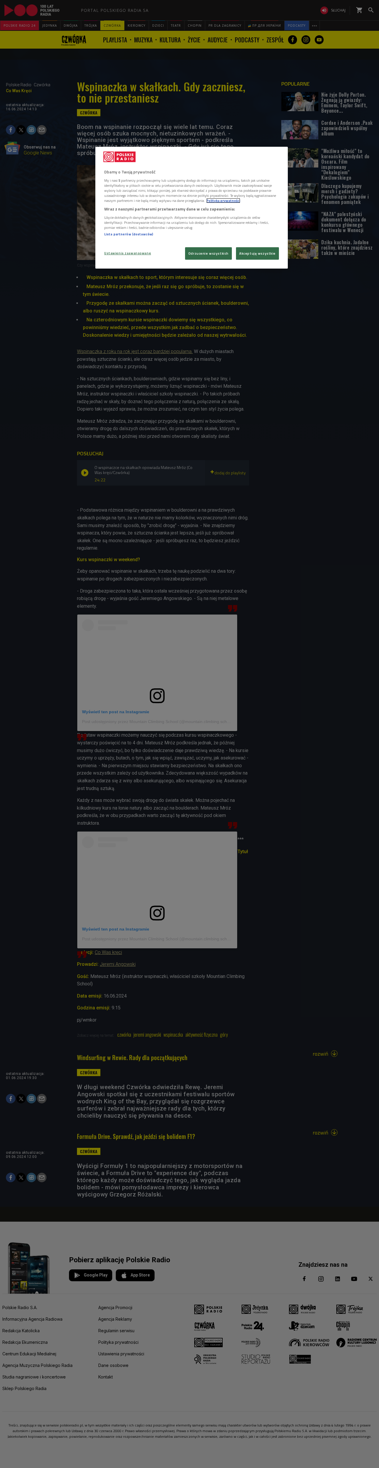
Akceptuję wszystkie (257, 253)
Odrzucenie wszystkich (208, 253)
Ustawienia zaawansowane (127, 253)
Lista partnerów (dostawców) (128, 234)
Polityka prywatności (223, 200)
